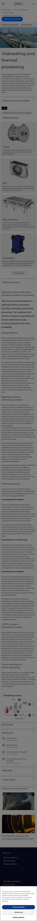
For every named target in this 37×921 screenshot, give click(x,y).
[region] (18, 903)
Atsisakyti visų (18, 912)
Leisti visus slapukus (19, 907)
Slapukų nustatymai (18, 917)
